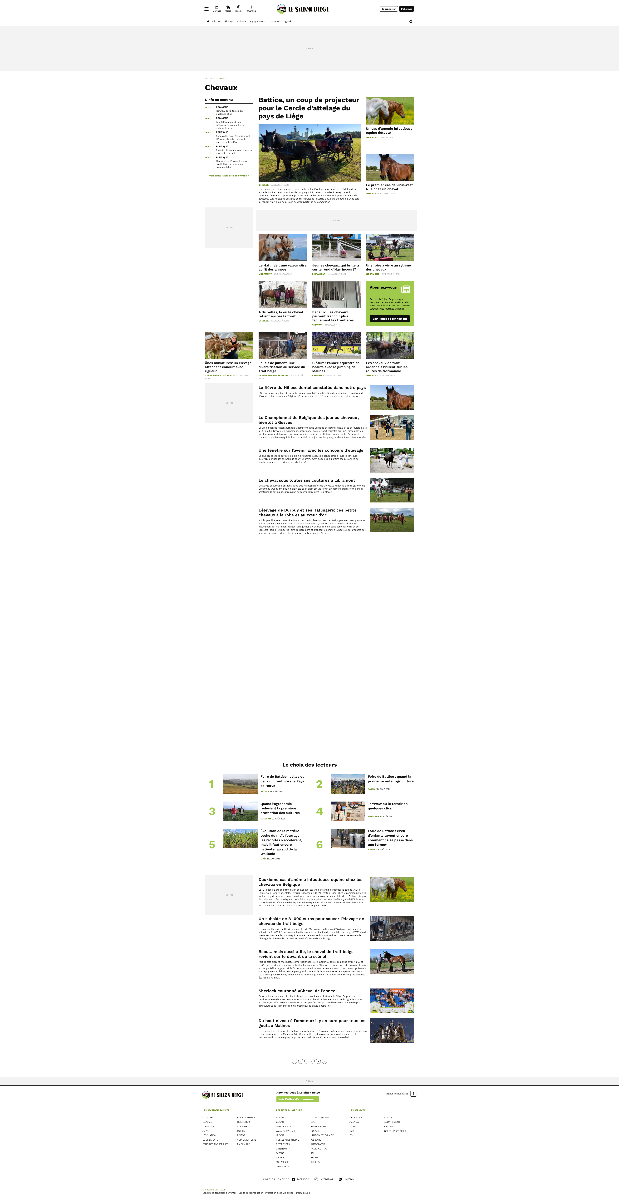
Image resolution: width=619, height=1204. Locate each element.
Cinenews (282, 1148)
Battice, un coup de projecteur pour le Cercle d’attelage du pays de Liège (309, 108)
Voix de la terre (246, 1139)
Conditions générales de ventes (219, 1192)
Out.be (280, 1153)
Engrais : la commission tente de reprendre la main (234, 151)
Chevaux (264, 185)
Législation (209, 1135)
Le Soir (280, 1135)
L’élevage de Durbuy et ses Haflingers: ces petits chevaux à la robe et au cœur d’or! (307, 512)
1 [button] (308, 1061)
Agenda (354, 1121)
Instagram (326, 1179)
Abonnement (392, 1121)
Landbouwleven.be (322, 1135)
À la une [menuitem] (216, 21)
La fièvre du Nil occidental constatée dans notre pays (312, 387)
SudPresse (282, 1162)
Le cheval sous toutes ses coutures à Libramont (307, 480)
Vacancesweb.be (286, 1130)
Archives (389, 1126)
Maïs (263, 858)
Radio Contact (320, 1148)
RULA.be (315, 1130)
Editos (241, 1135)
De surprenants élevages (220, 375)
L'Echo (280, 1157)
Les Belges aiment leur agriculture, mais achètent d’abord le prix (231, 125)
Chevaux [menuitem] (221, 78)
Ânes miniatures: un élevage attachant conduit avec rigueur (228, 367)
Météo (353, 1126)
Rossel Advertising (287, 1139)
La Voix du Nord (320, 1117)
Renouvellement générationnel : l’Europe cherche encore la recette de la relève (233, 139)
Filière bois (244, 1121)
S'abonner (406, 9)
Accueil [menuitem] (209, 78)
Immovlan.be (284, 1126)
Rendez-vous (318, 1126)
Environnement (247, 1117)
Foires (241, 1130)
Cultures (265, 818)
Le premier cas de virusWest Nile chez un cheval (389, 187)
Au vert (206, 1130)
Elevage (207, 1121)
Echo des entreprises (215, 1144)
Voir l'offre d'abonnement (390, 319)
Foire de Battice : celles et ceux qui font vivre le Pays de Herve (282, 781)
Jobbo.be (316, 1139)
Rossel (280, 1117)
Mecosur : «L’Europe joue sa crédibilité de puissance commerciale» (231, 164)
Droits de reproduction (251, 1192)
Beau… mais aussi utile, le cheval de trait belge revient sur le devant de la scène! (306, 954)
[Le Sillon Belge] (303, 9)
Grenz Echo (283, 1166)
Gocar (280, 1121)
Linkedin (349, 1179)
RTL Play (315, 1162)
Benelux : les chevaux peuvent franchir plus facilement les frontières (333, 316)
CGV (351, 1130)
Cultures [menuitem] (241, 21)
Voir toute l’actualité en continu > (229, 175)
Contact (389, 1117)
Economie (373, 816)
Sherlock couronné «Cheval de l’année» (298, 990)
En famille (243, 1144)
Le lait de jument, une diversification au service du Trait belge (282, 367)
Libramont (265, 274)
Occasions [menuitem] (274, 21)
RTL (312, 1153)
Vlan (313, 1121)
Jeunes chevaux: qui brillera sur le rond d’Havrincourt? (335, 267)
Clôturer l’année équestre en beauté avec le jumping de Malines (335, 367)
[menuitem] (217, 9)
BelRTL (314, 1157)
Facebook (303, 1179)
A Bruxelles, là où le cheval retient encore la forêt (281, 314)
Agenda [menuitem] (288, 21)
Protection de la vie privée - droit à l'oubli (287, 1192)
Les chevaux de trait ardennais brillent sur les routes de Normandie (387, 367)
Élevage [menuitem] (229, 21)
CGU (351, 1135)
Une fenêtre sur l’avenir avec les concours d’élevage (311, 450)
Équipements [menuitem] (257, 21)
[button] (206, 9)
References (283, 1144)
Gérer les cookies (395, 1131)
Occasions (355, 1117)
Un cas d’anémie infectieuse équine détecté (389, 130)
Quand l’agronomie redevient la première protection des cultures (280, 808)
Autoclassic (318, 1144)
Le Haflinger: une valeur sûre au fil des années (282, 267)
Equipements (210, 1139)
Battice (264, 791)
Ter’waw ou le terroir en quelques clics (229, 112)
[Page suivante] (318, 1061)
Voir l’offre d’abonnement (297, 1099)
